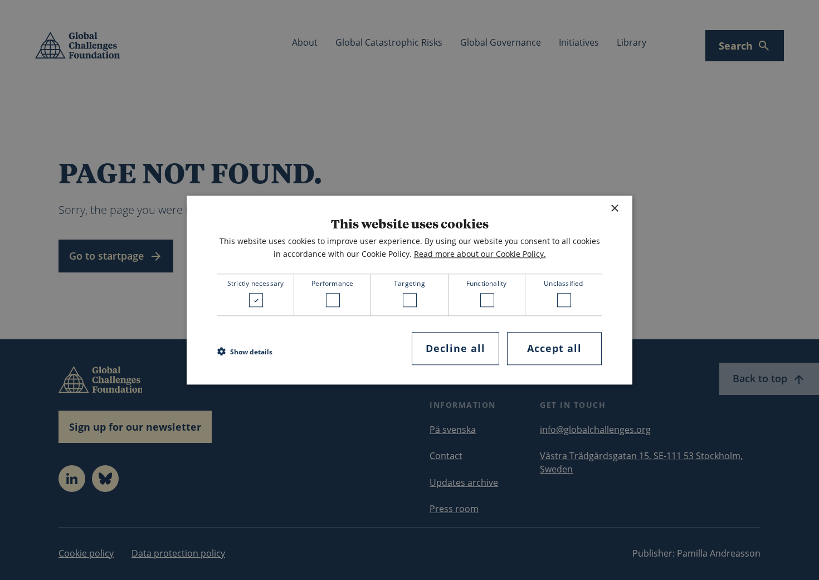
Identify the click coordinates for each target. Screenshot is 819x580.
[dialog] (409, 290)
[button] (244, 351)
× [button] (614, 208)
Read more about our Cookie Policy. (480, 253)
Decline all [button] (455, 348)
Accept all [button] (554, 348)
